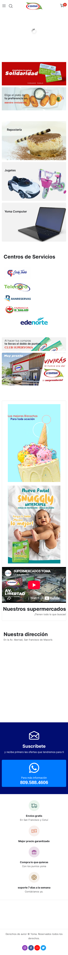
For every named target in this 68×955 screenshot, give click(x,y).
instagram (25, 948)
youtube (37, 948)
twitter (43, 948)
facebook (31, 948)
